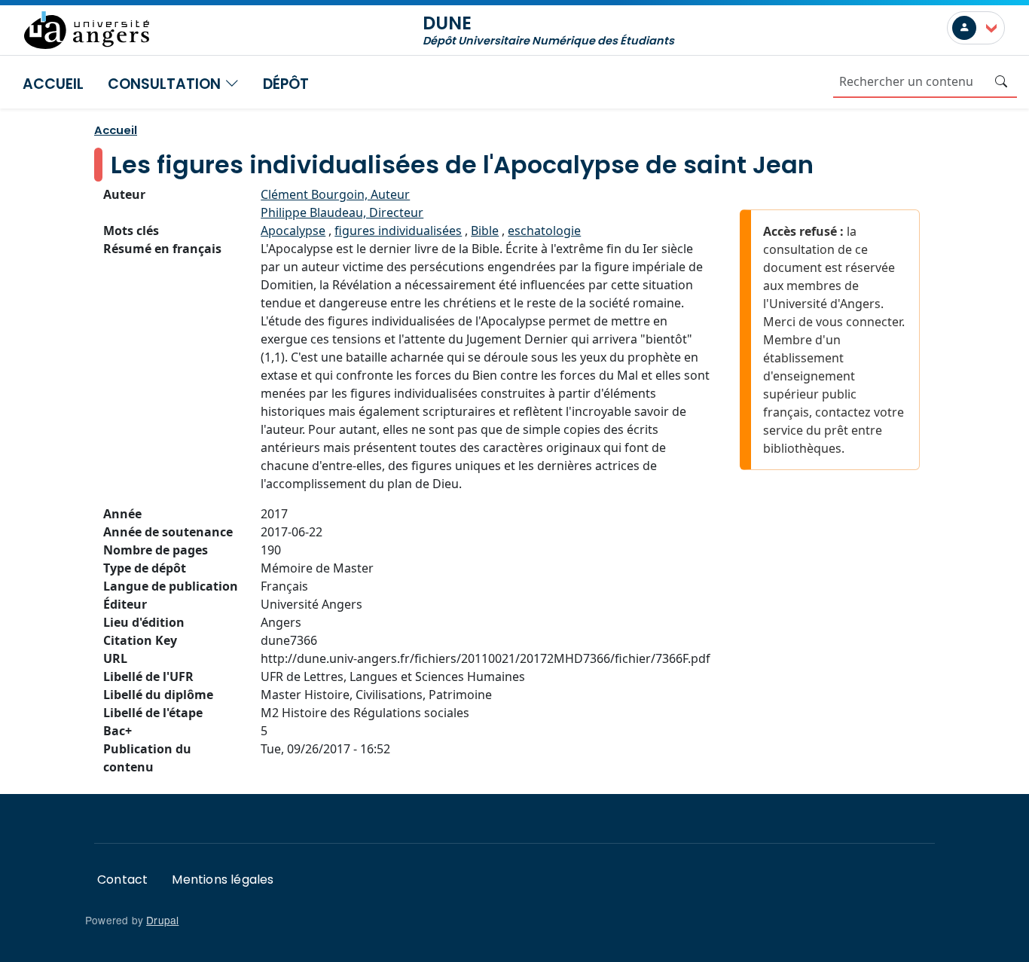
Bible (485, 230)
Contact (122, 879)
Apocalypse (293, 230)
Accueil (53, 84)
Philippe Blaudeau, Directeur (342, 212)
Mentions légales (222, 879)
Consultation (166, 84)
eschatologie (544, 230)
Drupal (162, 919)
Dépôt (286, 84)
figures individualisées (398, 230)
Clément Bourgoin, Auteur (335, 194)
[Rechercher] (1001, 81)
